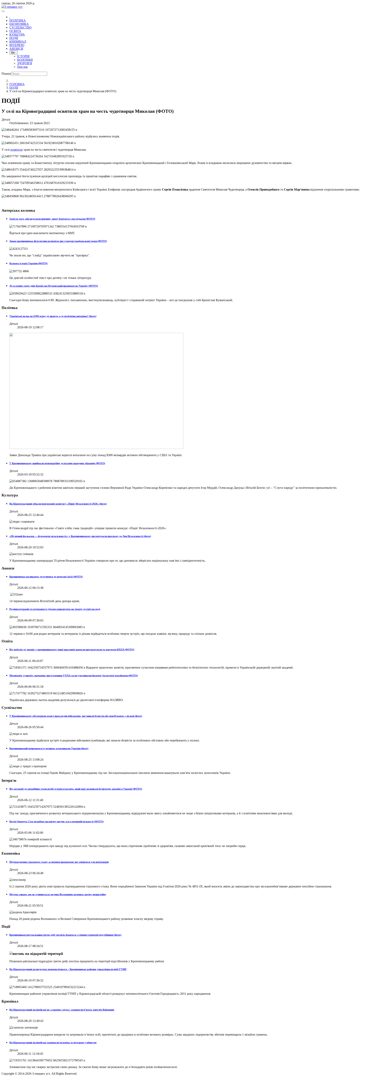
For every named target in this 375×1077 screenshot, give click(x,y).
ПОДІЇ (13, 38)
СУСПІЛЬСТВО (20, 27)
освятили (16, 149)
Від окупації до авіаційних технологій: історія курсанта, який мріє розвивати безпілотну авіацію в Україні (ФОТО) (75, 788)
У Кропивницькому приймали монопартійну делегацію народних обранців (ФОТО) (57, 463)
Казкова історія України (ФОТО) (28, 263)
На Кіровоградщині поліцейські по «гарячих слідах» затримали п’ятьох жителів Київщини (61, 1009)
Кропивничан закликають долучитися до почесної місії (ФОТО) (46, 576)
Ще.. (13, 52)
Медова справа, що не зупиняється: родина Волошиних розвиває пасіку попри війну (57, 894)
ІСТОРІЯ (23, 56)
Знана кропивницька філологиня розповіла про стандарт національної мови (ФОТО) (58, 241)
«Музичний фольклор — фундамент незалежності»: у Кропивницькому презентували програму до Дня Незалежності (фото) (80, 536)
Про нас (22, 66)
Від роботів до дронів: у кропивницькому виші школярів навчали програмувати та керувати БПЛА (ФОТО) (71, 649)
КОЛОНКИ (25, 59)
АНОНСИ (16, 48)
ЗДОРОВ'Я (24, 63)
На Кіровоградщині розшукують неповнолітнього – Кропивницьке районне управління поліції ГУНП (67, 969)
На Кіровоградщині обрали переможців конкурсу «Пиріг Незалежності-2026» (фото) (58, 503)
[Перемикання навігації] (3, 11)
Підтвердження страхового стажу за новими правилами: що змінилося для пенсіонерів (59, 861)
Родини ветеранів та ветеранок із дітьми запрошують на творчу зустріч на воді (54, 609)
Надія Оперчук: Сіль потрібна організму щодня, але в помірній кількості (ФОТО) (56, 821)
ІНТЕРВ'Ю (16, 45)
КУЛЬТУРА (17, 34)
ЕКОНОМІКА (19, 24)
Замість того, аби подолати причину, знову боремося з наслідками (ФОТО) (52, 218)
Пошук (6, 73)
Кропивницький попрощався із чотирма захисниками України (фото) (48, 748)
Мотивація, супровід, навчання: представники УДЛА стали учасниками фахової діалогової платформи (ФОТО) (73, 675)
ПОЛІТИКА (17, 20)
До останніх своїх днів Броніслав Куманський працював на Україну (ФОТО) (53, 285)
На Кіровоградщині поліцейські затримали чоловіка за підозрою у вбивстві (52, 1042)
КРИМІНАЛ (17, 41)
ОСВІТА (15, 31)
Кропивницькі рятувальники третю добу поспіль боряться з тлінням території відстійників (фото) (65, 934)
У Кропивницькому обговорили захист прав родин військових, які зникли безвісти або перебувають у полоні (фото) (75, 715)
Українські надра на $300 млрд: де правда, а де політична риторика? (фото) (52, 316)
